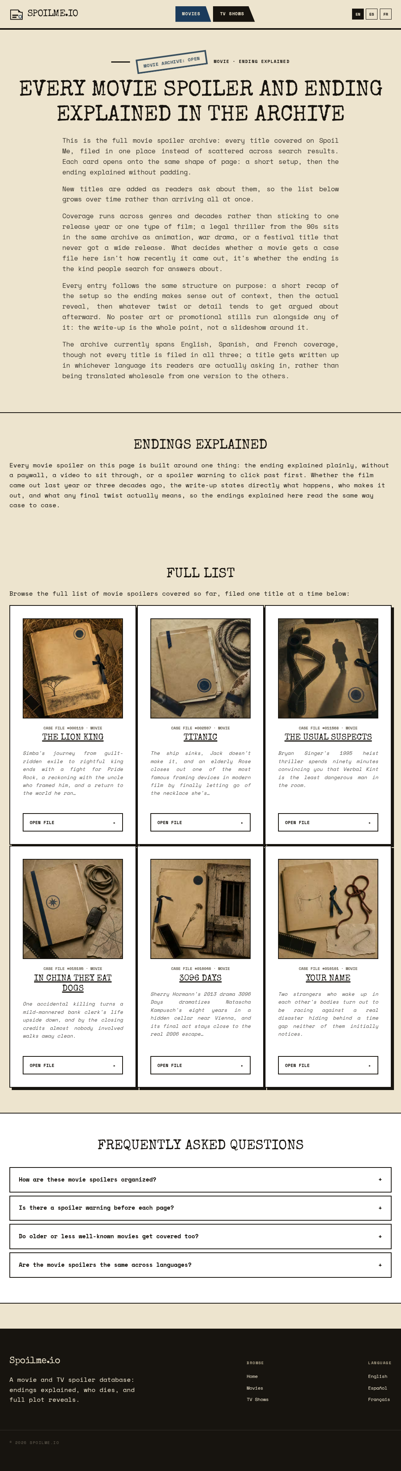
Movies (191, 14)
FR (385, 14)
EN (358, 14)
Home (252, 1376)
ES (371, 14)
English (377, 1376)
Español (377, 1388)
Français (379, 1399)
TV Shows (232, 14)
